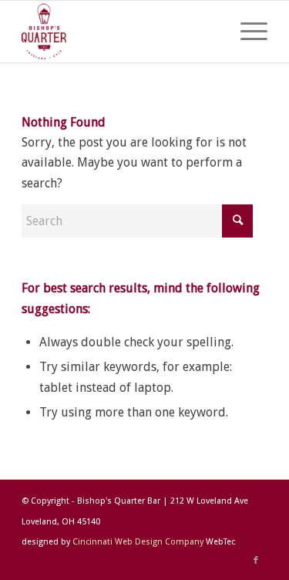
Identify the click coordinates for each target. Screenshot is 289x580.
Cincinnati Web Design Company (137, 542)
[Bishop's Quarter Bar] (120, 31)
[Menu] (246, 31)
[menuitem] (246, 31)
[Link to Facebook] (255, 560)
